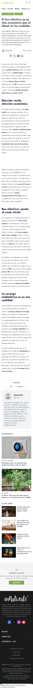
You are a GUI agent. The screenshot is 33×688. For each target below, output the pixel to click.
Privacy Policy (16, 652)
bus (11, 386)
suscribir (16, 582)
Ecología (18, 14)
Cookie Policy (16, 655)
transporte (20, 386)
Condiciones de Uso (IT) (16, 649)
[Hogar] (8, 2)
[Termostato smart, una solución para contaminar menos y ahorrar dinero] (16, 447)
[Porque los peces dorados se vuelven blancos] (9, 538)
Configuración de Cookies (16, 658)
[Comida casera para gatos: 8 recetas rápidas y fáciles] (9, 511)
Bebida (17, 9)
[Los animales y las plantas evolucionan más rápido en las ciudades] (9, 525)
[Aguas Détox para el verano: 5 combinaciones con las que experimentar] (9, 552)
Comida (10, 9)
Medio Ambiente (8, 14)
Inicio (4, 9)
